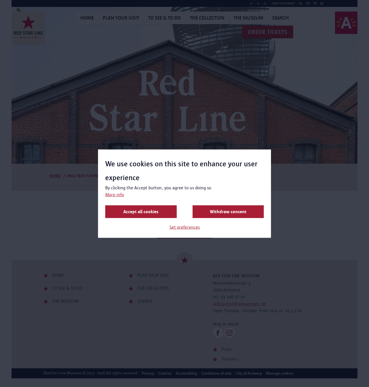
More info (114, 194)
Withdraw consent (228, 211)
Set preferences (185, 226)
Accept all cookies (141, 211)
